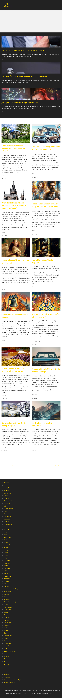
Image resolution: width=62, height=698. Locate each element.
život (33, 286)
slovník (33, 447)
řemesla (4, 340)
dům (3, 175)
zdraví (3, 85)
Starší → (57, 466)
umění (33, 230)
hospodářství (5, 286)
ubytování (34, 394)
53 (44, 466)
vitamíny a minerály (36, 341)
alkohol (3, 59)
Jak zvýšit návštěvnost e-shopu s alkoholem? (20, 102)
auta (33, 173)
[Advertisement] (31, 21)
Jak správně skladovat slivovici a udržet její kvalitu (23, 50)
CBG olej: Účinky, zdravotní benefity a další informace (24, 76)
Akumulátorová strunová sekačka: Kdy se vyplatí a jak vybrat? (13, 148)
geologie (4, 395)
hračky (3, 232)
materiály (4, 447)
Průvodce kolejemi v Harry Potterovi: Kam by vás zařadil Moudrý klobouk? (14, 205)
